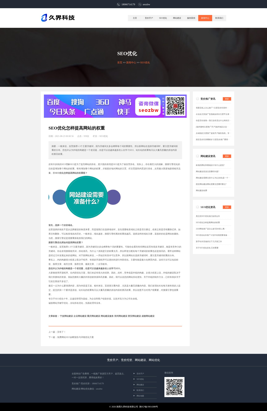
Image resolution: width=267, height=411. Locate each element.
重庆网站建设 (93, 316)
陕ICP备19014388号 (148, 407)
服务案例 (191, 18)
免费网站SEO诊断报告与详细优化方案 (75, 337)
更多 (227, 99)
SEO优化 (163, 18)
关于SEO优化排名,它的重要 (207, 248)
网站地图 (140, 396)
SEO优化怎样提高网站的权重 (208, 222)
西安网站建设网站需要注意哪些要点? (211, 184)
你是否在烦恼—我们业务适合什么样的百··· (213, 120)
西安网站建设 (134, 316)
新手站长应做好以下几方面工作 (209, 241)
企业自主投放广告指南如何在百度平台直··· (213, 114)
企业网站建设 (80, 316)
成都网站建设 (148, 316)
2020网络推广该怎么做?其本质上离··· (211, 229)
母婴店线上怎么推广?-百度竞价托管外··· (212, 108)
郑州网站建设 (120, 316)
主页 (135, 18)
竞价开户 (149, 18)
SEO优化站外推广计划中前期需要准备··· (212, 235)
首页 (119, 62)
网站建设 (177, 18)
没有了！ (61, 332)
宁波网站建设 (66, 316)
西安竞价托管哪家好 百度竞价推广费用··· (213, 139)
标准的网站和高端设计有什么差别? (210, 165)
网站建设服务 (107, 316)
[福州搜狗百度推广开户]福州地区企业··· (212, 127)
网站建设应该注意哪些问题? (207, 171)
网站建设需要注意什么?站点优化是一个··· (213, 178)
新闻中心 (205, 18)
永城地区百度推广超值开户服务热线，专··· (213, 133)
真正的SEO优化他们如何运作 (208, 216)
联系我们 (219, 18)
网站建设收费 (201, 190)
